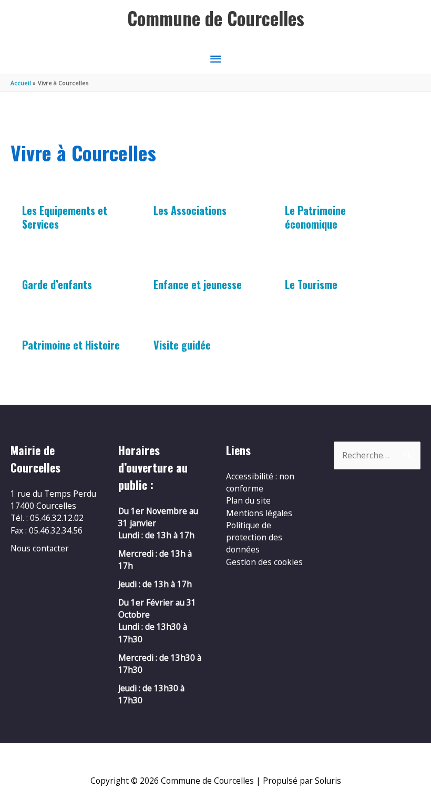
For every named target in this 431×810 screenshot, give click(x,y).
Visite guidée (182, 345)
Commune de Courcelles (215, 18)
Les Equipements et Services (64, 217)
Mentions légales (259, 513)
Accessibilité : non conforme (260, 482)
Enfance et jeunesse (197, 284)
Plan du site (248, 500)
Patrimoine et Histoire (71, 345)
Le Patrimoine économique (315, 217)
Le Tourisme (311, 284)
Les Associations (190, 210)
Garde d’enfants (57, 284)
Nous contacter (40, 548)
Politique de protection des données (254, 537)
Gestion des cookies (264, 562)
